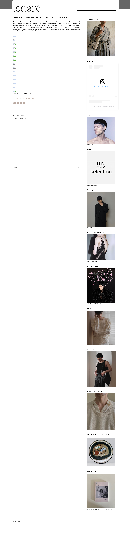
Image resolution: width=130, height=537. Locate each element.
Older (77, 167)
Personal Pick (20, 98)
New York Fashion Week (72, 97)
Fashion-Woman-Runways (56, 97)
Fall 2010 (24, 97)
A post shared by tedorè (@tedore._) (103, 106)
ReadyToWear (30, 98)
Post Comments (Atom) (26, 170)
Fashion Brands (33, 97)
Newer (15, 167)
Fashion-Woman (43, 97)
